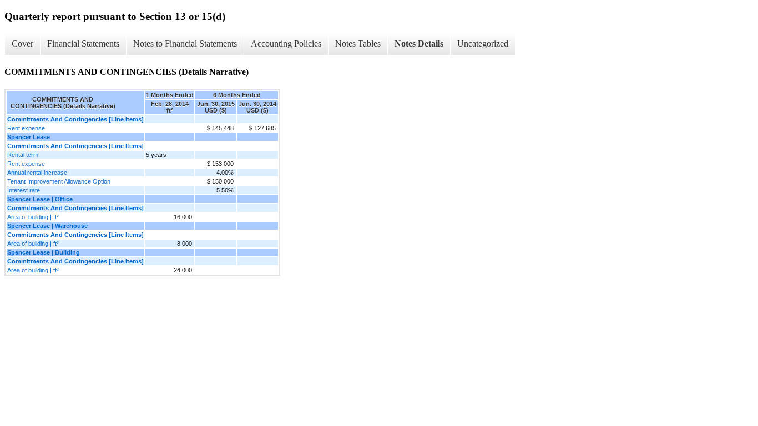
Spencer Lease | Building (43, 252)
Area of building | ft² (33, 217)
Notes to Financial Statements (185, 43)
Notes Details (419, 43)
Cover (22, 43)
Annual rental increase (37, 172)
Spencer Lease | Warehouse (47, 225)
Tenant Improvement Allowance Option (58, 181)
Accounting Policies (286, 43)
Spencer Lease (28, 137)
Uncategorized (482, 43)
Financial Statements (83, 43)
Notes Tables (358, 43)
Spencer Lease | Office (40, 199)
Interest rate (23, 190)
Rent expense (26, 128)
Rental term (22, 154)
